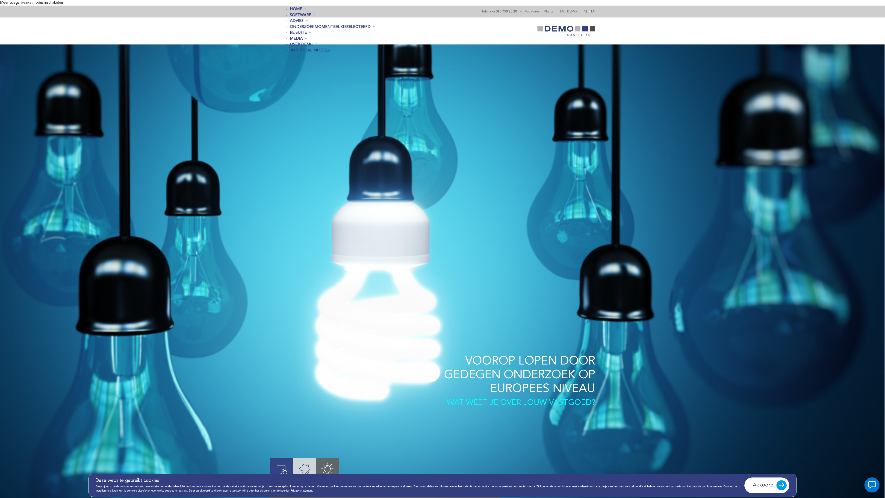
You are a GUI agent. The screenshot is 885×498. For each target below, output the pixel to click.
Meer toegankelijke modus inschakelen (31, 3)
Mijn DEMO (568, 11)
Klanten (550, 11)
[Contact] (871, 484)
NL (586, 11)
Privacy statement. (302, 490)
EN (593, 11)
